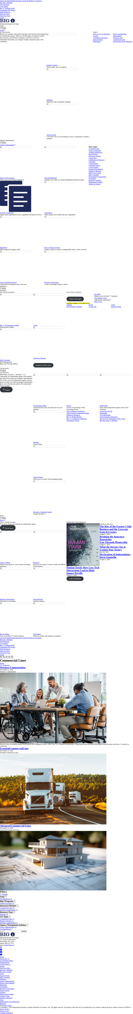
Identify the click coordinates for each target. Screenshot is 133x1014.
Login (2, 18)
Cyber (35, 325)
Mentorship (97, 41)
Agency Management (7, 145)
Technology (48, 213)
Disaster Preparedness (96, 169)
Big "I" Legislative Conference (76, 419)
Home (2, 663)
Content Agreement (6, 1013)
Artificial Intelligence (95, 152)
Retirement (3, 247)
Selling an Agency (95, 184)
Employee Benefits (95, 171)
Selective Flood (116, 307)
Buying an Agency (95, 156)
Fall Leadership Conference (75, 411)
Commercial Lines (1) (7, 908)
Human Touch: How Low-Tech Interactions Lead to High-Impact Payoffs (82, 570)
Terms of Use (4, 1011)
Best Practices (93, 154)
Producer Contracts (95, 180)
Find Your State (5, 16)
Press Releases (38, 599)
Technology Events (72, 420)
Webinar (5, 894)
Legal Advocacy (5, 964)
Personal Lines (118, 38)
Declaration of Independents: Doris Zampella (115, 556)
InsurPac (36, 442)
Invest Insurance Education (109, 417)
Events (68, 406)
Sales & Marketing (50, 178)
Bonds (91, 305)
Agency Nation (5, 562)
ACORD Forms (94, 149)
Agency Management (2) (8, 927)
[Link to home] (7, 22)
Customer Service (94, 165)
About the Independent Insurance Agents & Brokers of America (21, 1)
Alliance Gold (4, 996)
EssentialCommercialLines (14, 748)
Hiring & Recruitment (7, 178)
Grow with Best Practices (8, 282)
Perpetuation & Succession (97, 177)
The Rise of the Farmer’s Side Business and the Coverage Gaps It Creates (116, 529)
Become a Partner (6, 972)
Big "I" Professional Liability (9, 325)
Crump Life (92, 307)
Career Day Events (106, 411)
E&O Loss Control (95, 173)
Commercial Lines (119, 40)
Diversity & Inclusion (51, 282)
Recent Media (4, 634)
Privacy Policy (5, 1009)
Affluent (69, 305)
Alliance (3, 992)
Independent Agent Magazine (122, 41)
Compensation (93, 164)
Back (4, 28)
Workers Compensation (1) (9, 910)
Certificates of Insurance (97, 160)
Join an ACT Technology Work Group (112, 419)
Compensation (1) (6, 929)
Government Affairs (39, 406)
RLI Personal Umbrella (74, 307)
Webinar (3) (4, 914)
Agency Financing (95, 150)
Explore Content (52, 65)
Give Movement (105, 415)
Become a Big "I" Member (108, 420)
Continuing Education (100, 38)
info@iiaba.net (9, 945)
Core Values (4, 6)
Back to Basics (98, 40)
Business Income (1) (6, 921)
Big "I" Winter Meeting (74, 417)
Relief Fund (104, 406)
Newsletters (37, 634)
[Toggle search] (2, 657)
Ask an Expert (51, 135)
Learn (2, 30)
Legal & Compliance (7, 213)
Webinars (50, 100)
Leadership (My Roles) (7, 10)
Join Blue (97, 294)
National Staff (4, 962)
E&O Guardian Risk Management (120, 35)
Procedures (92, 178)
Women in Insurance (73, 415)
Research (36, 562)
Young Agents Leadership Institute (77, 413)
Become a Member (6, 3)
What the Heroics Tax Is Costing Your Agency (113, 548)
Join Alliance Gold (100, 298)
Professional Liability (96, 182)
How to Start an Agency (52, 247)
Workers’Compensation (12, 667)
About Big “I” (4, 959)
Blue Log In (98, 302)
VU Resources (5, 665)
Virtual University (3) (7, 903)
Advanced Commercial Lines (15, 825)
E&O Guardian (94, 175)
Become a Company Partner (42, 512)
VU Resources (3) (6, 899)
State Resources (5, 12)
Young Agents (38, 477)
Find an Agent (4, 14)
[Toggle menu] (7, 657)
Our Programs (4, 4)
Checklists (92, 162)
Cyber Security (94, 167)
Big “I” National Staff (7, 8)
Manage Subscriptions (7, 599)
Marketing (3, 985)
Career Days (93, 158)
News (2, 520)
